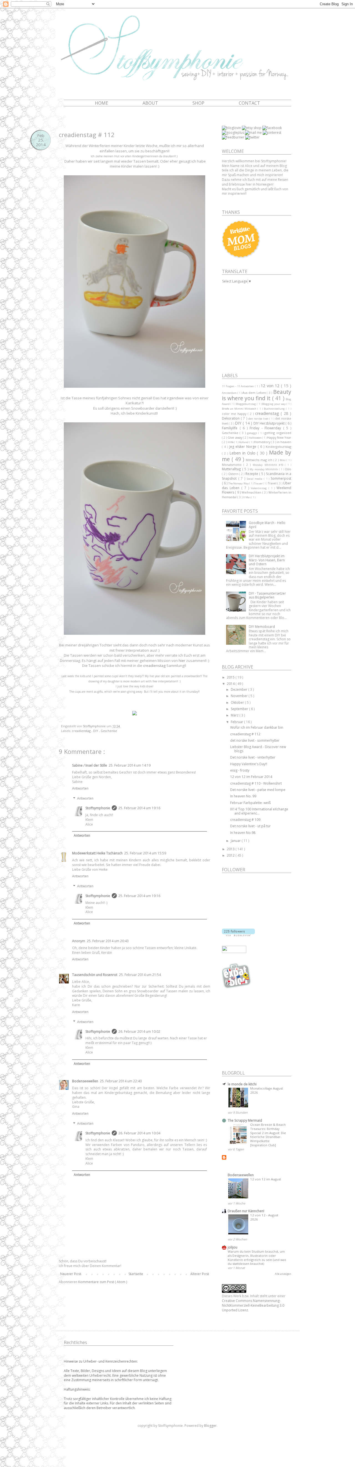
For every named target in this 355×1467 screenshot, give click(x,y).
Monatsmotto (233, 465)
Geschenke (109, 731)
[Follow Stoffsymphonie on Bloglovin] (238, 934)
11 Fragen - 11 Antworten (238, 386)
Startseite (135, 1273)
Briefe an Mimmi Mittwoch (239, 408)
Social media (255, 479)
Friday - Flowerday (266, 428)
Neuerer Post (70, 1273)
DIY (96, 731)
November (239, 695)
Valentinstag (259, 488)
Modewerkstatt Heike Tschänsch (97, 853)
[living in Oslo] (237, 987)
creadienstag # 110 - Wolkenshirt (256, 783)
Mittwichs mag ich (259, 460)
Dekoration (231, 418)
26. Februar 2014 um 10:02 (139, 1031)
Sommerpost (281, 478)
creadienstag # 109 (245, 819)
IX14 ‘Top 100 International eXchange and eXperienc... (259, 811)
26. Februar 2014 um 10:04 (139, 1133)
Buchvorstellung (275, 408)
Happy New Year (279, 437)
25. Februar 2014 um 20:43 (108, 941)
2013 (231, 849)
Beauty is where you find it (256, 395)
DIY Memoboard (262, 626)
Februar (237, 722)
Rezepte (252, 473)
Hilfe (231, 442)
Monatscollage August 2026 (266, 1090)
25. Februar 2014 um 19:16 (139, 808)
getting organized (278, 433)
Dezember (239, 689)
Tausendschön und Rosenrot (94, 974)
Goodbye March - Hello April (267, 524)
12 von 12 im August (265, 1179)
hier (182, 660)
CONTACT (249, 103)
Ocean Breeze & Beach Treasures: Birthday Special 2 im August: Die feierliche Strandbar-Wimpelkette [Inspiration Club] (268, 1134)
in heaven (284, 442)
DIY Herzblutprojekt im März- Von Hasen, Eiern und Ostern (267, 560)
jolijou (232, 1247)
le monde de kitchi (242, 1084)
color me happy (235, 414)
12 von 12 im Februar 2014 (251, 776)
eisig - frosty (239, 770)
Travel (272, 483)
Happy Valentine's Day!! (248, 764)
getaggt (252, 433)
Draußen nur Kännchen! (246, 1211)
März (235, 715)
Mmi (283, 460)
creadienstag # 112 (245, 734)
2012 (231, 855)
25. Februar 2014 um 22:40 (121, 1081)
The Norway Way (238, 483)
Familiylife (231, 428)
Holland (244, 442)
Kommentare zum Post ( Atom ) (102, 1282)
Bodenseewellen (85, 1081)
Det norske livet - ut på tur (250, 826)
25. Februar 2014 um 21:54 (140, 974)
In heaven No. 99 (243, 796)
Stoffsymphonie (97, 808)
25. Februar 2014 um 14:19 (130, 765)
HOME (101, 103)
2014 (231, 683)
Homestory (262, 442)
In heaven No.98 (242, 832)
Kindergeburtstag (278, 447)
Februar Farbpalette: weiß (250, 802)
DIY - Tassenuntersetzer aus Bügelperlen (267, 595)
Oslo (288, 469)
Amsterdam (229, 393)
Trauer (258, 483)
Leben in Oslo (243, 453)
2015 (231, 677)
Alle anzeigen (283, 1274)
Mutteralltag (232, 469)
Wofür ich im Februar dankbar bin (256, 727)
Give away (235, 437)
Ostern (233, 474)
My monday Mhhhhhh (264, 469)
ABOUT (150, 103)
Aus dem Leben (254, 392)
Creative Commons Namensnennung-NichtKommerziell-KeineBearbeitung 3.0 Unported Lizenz (253, 1305)
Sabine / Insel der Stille (89, 765)
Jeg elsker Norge (243, 446)
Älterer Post (199, 1273)
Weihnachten (252, 492)
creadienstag (154, 665)
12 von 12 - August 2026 (264, 1217)
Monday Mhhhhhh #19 (269, 465)
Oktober (238, 702)
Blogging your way (274, 404)
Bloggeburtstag (246, 404)
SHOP (198, 103)
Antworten (80, 788)
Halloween (255, 438)
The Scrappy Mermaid (245, 1120)
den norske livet (259, 418)
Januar (236, 840)
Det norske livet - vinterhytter (252, 757)
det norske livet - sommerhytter (255, 740)
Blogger (210, 1425)
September (240, 708)
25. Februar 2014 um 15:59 (145, 853)
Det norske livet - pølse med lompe (257, 789)
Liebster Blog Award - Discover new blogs (258, 748)
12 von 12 (271, 385)
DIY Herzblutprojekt (269, 423)
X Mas (247, 497)
